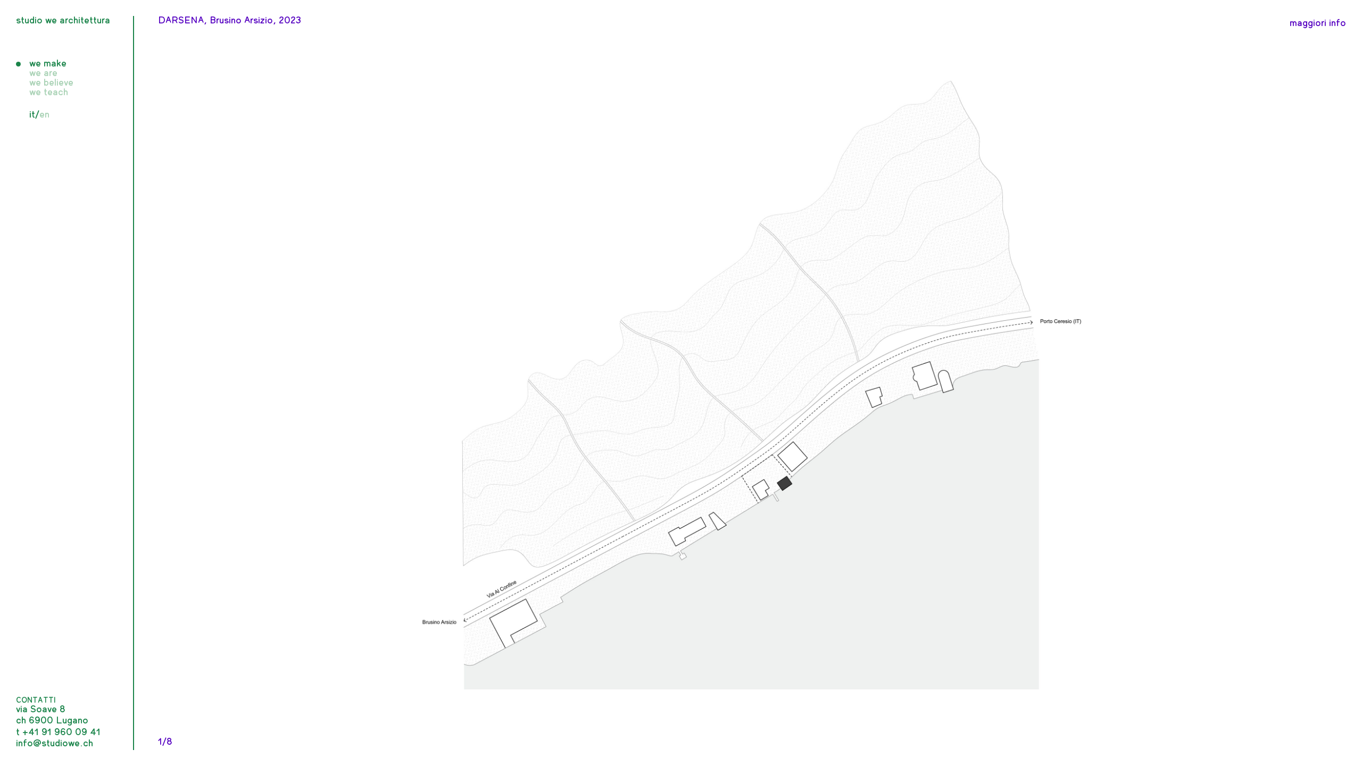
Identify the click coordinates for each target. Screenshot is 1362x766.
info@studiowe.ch (54, 743)
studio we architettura (63, 21)
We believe (51, 83)
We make (48, 64)
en (44, 115)
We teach (48, 92)
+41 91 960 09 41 (61, 732)
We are (43, 73)
